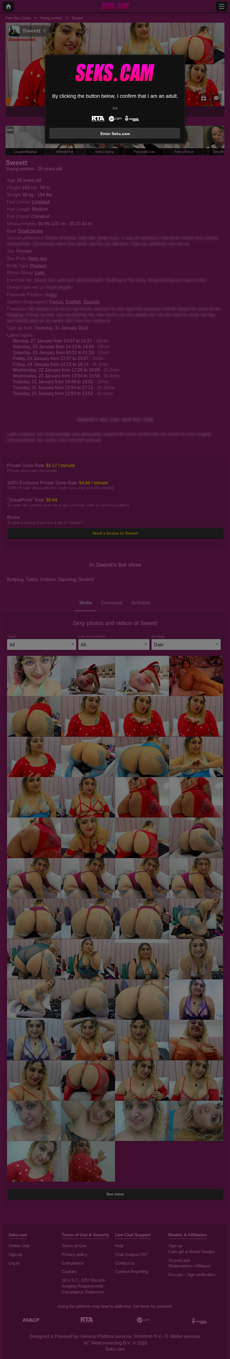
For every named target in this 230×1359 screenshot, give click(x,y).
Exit (115, 107)
